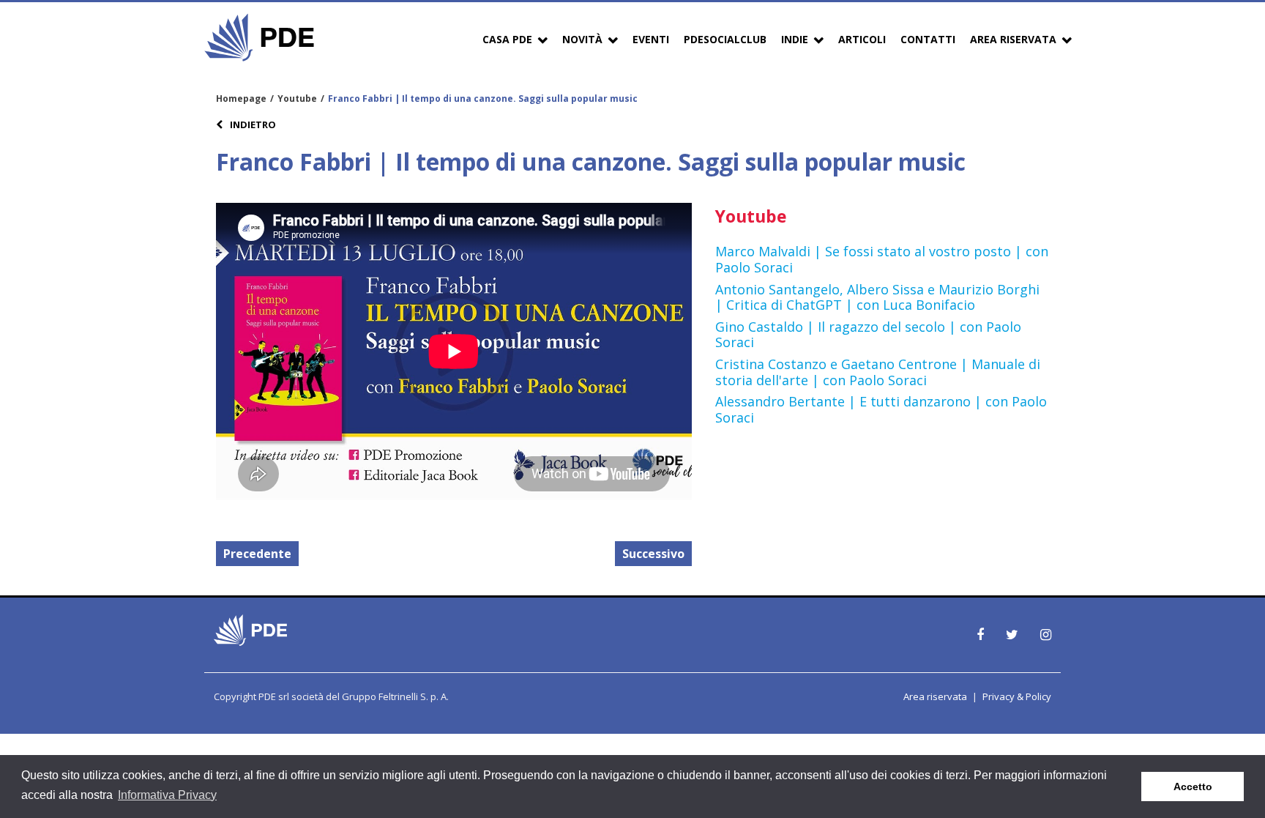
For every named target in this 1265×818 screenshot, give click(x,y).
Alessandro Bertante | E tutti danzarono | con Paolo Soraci (881, 409)
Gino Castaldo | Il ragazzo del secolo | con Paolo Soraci (868, 335)
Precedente (257, 554)
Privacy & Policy (1016, 696)
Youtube (297, 98)
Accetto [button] (1192, 786)
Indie (794, 39)
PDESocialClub (725, 39)
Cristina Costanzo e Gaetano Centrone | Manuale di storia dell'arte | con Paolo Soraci (877, 372)
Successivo (653, 554)
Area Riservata (1013, 39)
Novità (582, 39)
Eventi (650, 39)
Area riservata (935, 696)
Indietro (252, 124)
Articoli (862, 39)
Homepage (241, 98)
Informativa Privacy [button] (167, 795)
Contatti (927, 39)
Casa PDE (507, 39)
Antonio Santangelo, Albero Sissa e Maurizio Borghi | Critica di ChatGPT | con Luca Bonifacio (877, 297)
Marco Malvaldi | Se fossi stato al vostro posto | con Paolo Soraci (881, 259)
